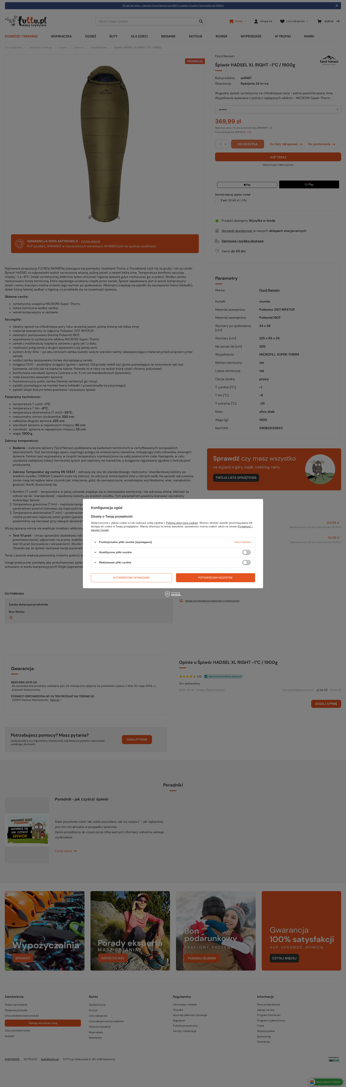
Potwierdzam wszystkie (215, 577)
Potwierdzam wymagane (131, 577)
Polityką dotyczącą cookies (182, 522)
